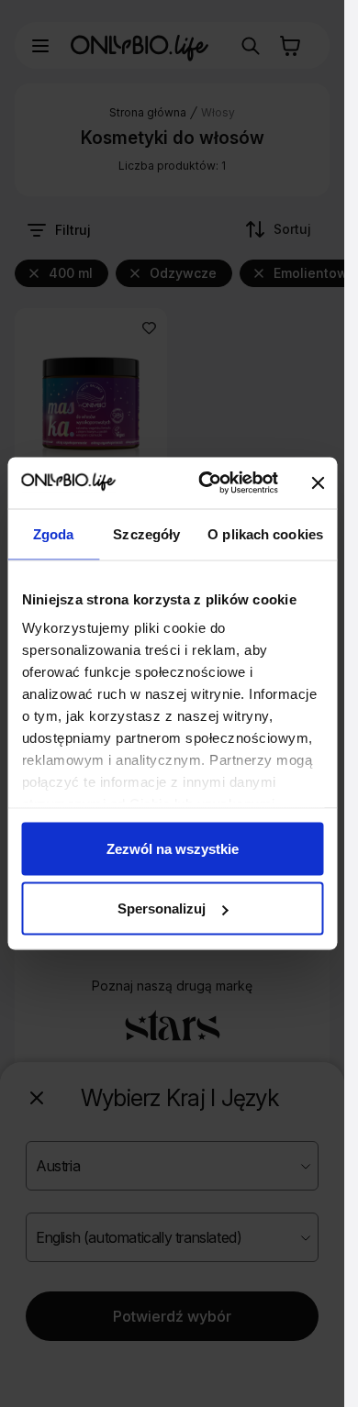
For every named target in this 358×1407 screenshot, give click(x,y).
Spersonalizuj (161, 908)
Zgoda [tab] (53, 533)
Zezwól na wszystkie (172, 848)
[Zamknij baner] (318, 482)
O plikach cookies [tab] (265, 533)
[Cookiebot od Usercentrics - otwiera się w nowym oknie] (206, 483)
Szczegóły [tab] (146, 533)
